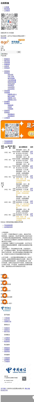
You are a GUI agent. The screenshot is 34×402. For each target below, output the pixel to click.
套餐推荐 (7, 64)
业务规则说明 (8, 143)
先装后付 (7, 328)
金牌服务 (7, 359)
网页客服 (7, 9)
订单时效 (7, 339)
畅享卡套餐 (11, 96)
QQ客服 (6, 7)
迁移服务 (10, 109)
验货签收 (7, 341)
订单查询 (7, 10)
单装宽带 (10, 74)
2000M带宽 (11, 89)
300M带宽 (11, 85)
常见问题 (3, 38)
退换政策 (7, 348)
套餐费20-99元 (12, 99)
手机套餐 (7, 92)
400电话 (6, 66)
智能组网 (10, 105)
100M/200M (11, 83)
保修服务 (7, 349)
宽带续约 (7, 68)
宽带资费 (7, 62)
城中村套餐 (11, 78)
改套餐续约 (11, 116)
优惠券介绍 (7, 321)
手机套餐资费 (8, 141)
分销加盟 (7, 358)
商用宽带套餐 (12, 82)
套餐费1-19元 (12, 98)
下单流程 (7, 318)
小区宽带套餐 (12, 80)
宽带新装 (7, 73)
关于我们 (3, 388)
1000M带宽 (11, 87)
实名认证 (7, 319)
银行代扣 (7, 331)
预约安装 (7, 60)
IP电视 (10, 107)
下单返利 (7, 361)
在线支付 (7, 329)
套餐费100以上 (12, 94)
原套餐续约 (11, 114)
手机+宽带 (11, 76)
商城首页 (7, 59)
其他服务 (7, 103)
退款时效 (7, 351)
